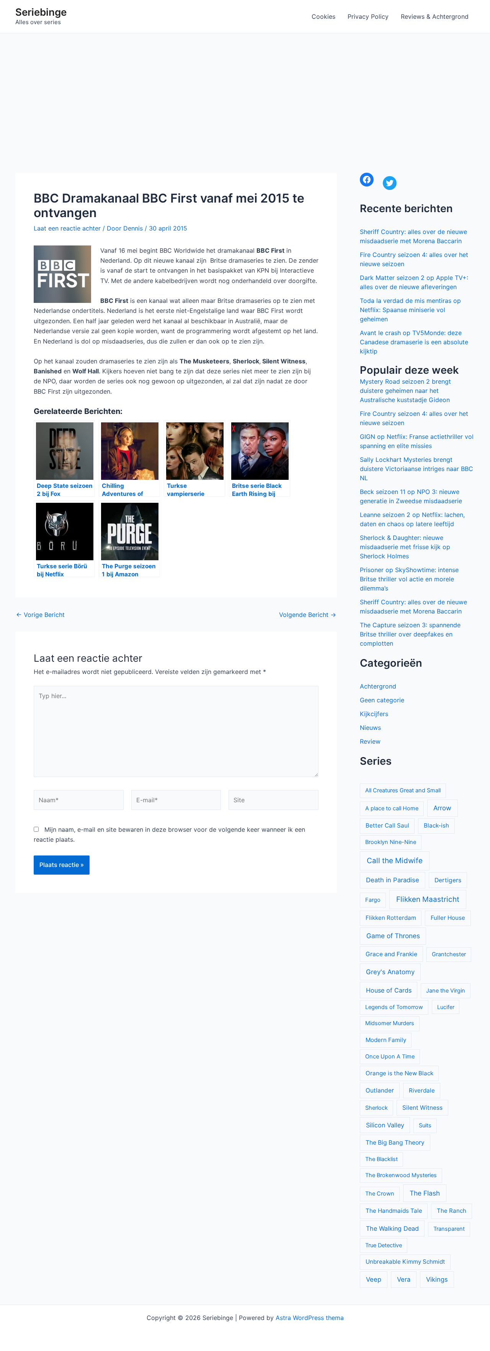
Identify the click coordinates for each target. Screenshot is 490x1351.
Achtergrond (378, 686)
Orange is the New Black (399, 1073)
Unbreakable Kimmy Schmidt (405, 1261)
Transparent (449, 1228)
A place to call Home (391, 808)
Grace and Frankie (391, 954)
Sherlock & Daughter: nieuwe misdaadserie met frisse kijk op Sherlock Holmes (405, 547)
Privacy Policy (368, 16)
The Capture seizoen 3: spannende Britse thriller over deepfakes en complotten (410, 634)
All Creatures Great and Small (403, 790)
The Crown (379, 1193)
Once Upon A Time (390, 1056)
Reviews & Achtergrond (435, 16)
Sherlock (376, 1107)
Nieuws (370, 727)
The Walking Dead (392, 1228)
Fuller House (448, 917)
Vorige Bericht (40, 615)
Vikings (437, 1279)
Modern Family (386, 1040)
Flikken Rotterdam (391, 917)
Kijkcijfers (374, 714)
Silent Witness (422, 1107)
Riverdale (422, 1090)
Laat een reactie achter (67, 228)
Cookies (323, 16)
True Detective (383, 1245)
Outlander (380, 1090)
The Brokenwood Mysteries (401, 1175)
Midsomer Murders (389, 1023)
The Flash (425, 1193)
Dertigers (447, 880)
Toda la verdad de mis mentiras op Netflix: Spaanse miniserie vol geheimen (410, 310)
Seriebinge (41, 12)
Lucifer (445, 1007)
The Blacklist (381, 1159)
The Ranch (451, 1210)
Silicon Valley (385, 1125)
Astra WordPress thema (310, 1318)
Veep (373, 1279)
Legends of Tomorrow (394, 1007)
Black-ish (436, 825)
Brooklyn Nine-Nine (390, 842)
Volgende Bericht (307, 615)
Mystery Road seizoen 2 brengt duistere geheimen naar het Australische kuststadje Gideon (405, 391)
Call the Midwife (395, 860)
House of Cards (389, 990)
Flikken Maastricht (427, 899)
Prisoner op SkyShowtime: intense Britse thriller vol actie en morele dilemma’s (409, 579)
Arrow (442, 808)
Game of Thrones (393, 936)
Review (370, 741)
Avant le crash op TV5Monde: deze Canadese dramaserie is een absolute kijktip (414, 342)
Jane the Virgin (445, 990)
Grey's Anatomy (390, 972)
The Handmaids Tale (394, 1210)
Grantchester (449, 954)
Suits (425, 1125)
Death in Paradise (392, 880)
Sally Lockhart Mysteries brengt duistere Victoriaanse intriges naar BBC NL (416, 469)
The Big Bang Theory (395, 1142)
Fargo (373, 899)
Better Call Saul (387, 825)
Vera (403, 1279)
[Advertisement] (245, 90)
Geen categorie (382, 700)
